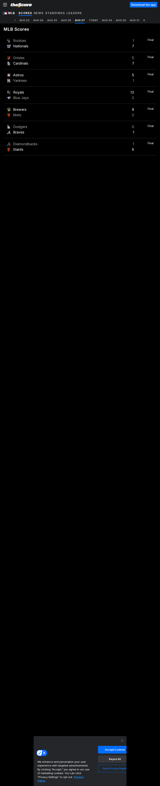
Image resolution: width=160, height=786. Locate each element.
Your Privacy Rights (115, 768)
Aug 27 (80, 20)
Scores (25, 13)
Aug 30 (121, 20)
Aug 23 (24, 20)
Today (93, 20)
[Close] (122, 740)
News (39, 13)
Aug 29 (107, 20)
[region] (80, 761)
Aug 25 (52, 20)
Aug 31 (134, 20)
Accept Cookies (115, 749)
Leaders (74, 13)
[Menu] (5, 4)
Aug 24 (38, 20)
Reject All (115, 759)
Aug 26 (66, 20)
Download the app (143, 4)
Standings (55, 13)
